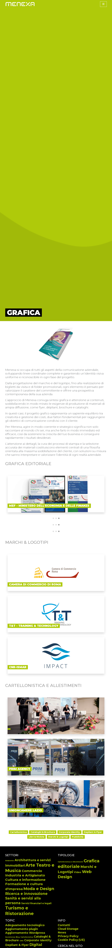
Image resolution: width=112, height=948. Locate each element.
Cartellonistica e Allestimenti (70, 862)
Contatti (64, 925)
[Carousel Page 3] (59, 518)
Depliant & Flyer (17, 945)
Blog (18, 937)
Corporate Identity (37, 940)
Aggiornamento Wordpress (25, 933)
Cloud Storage (68, 929)
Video (77, 872)
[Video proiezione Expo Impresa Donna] (56, 715)
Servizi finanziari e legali (36, 903)
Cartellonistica (26, 937)
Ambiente (9, 861)
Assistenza (10, 937)
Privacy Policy (68, 936)
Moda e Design (38, 888)
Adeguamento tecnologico (25, 925)
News (62, 932)
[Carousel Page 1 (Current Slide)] (53, 518)
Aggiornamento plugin (21, 929)
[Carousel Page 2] (56, 518)
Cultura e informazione (25, 880)
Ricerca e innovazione (26, 893)
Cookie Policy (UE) (71, 940)
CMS (21, 941)
